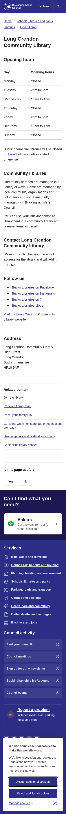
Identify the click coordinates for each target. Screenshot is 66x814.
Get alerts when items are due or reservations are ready (33, 425)
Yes (10, 481)
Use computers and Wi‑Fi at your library (29, 436)
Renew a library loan (17, 406)
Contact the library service (20, 444)
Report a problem (33, 709)
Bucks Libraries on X (27, 299)
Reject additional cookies (33, 793)
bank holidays (18, 154)
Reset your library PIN (18, 415)
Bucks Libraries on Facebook (33, 287)
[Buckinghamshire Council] (18, 6)
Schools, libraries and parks (35, 21)
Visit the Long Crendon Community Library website (29, 316)
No (25, 481)
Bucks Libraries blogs (27, 305)
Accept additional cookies (33, 781)
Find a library (28, 27)
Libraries (9, 27)
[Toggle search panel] (58, 6)
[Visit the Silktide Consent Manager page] (55, 803)
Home (8, 21)
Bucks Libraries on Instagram (33, 293)
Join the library (13, 397)
